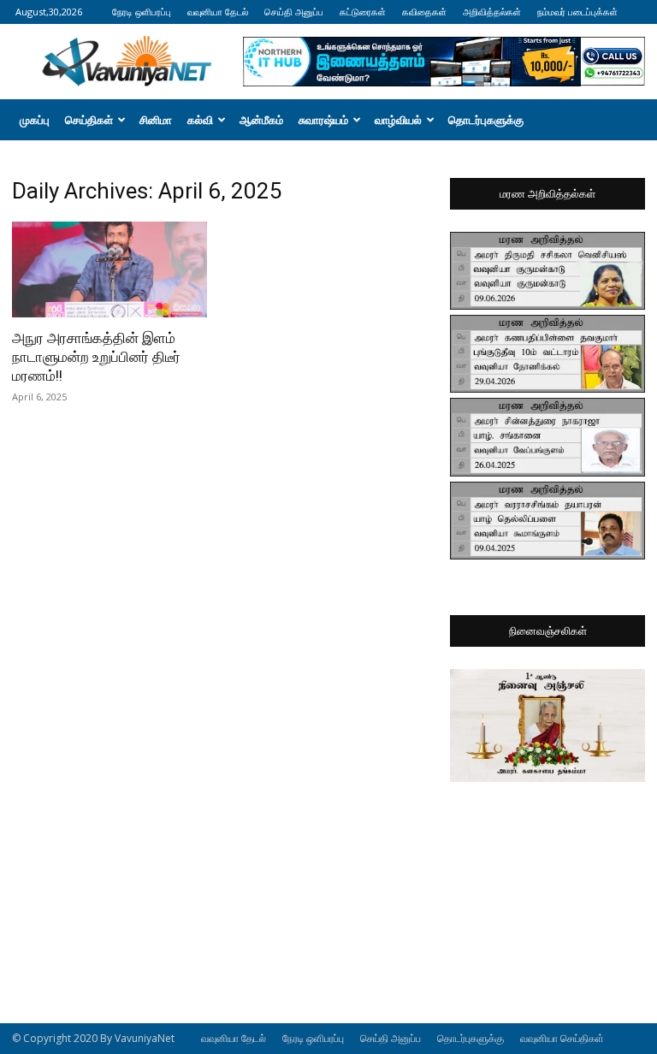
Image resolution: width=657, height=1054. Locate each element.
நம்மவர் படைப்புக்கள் (577, 11)
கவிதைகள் (424, 11)
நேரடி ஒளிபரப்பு (141, 11)
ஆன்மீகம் (261, 119)
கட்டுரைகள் (363, 11)
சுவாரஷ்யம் (323, 119)
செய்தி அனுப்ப (293, 11)
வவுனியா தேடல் (217, 11)
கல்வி (200, 119)
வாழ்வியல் (398, 119)
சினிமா (155, 119)
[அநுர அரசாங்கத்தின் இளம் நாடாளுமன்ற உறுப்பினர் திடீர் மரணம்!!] (109, 269)
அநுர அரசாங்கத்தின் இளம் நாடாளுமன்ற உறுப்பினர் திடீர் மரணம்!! (96, 356)
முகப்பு (35, 119)
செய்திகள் (89, 119)
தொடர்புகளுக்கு (486, 119)
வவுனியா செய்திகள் (562, 1038)
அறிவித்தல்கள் (492, 11)
